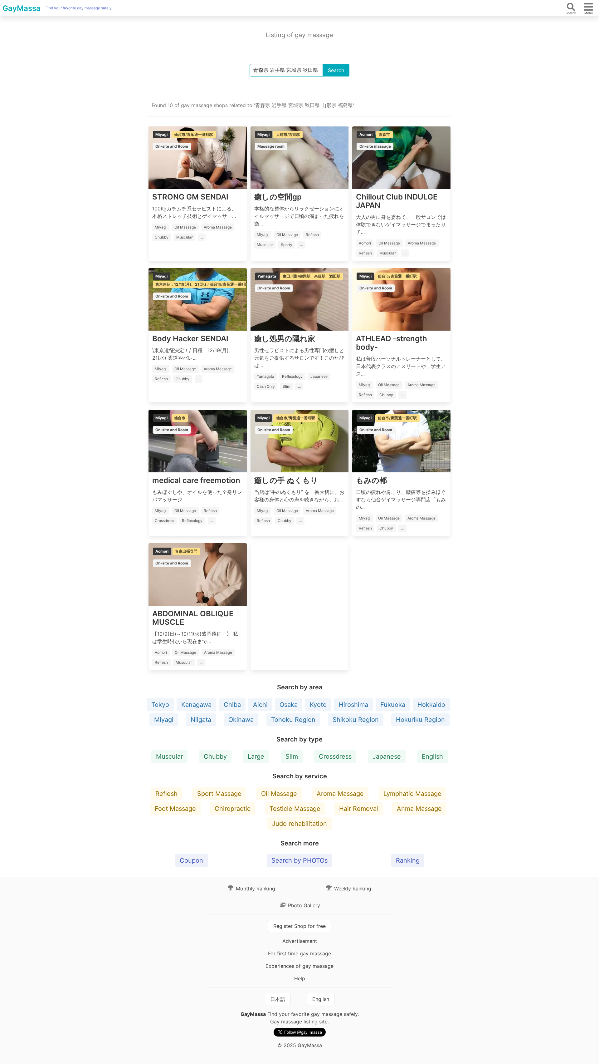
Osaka (289, 704)
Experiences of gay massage (299, 966)
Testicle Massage (295, 808)
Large (256, 756)
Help (299, 978)
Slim (291, 756)
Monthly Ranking (254, 888)
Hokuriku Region (420, 719)
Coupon (191, 860)
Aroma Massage (340, 793)
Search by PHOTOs (299, 860)
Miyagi (163, 719)
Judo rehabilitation (299, 823)
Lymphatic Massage (412, 793)
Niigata (201, 719)
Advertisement (299, 941)
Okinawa (241, 719)
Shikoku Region (356, 719)
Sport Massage (219, 793)
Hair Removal (358, 808)
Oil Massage (279, 793)
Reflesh (166, 793)
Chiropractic (233, 808)
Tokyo (160, 704)
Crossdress (335, 756)
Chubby (215, 756)
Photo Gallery (303, 905)
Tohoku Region (293, 719)
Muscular (169, 756)
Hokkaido (431, 704)
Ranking (408, 860)
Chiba (232, 704)
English (432, 756)
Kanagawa (196, 704)
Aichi (260, 704)
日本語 (277, 999)
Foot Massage (175, 808)
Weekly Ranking (352, 888)
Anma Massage (419, 808)
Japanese (387, 756)
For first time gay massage (299, 953)
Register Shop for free (299, 926)
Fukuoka (392, 704)
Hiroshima (353, 704)
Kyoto (318, 704)
